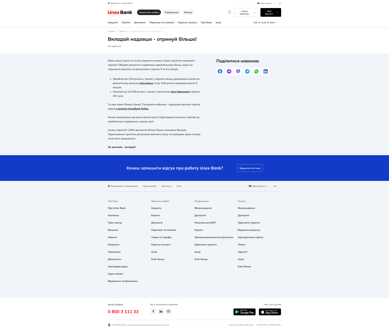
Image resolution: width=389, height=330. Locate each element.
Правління (114, 251)
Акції (154, 251)
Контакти (167, 186)
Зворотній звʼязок (249, 168)
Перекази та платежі (161, 22)
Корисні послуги (187, 22)
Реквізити (113, 244)
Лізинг (242, 244)
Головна (111, 31)
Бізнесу (188, 12)
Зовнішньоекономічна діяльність (213, 237)
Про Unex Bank (117, 208)
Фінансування (203, 208)
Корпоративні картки (250, 237)
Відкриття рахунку (249, 229)
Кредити (113, 22)
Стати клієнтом (244, 12)
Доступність (266, 3)
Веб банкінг (269, 12)
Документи (114, 259)
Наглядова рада (117, 266)
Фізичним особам (160, 201)
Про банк (206, 22)
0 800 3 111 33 (123, 311)
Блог (179, 186)
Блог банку (157, 259)
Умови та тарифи (161, 237)
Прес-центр (115, 222)
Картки (126, 22)
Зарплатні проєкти (205, 244)
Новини (122, 31)
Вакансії (113, 229)
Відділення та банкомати (122, 3)
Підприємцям (172, 12)
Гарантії (242, 251)
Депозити (140, 22)
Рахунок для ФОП (205, 222)
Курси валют (150, 186)
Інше (218, 22)
